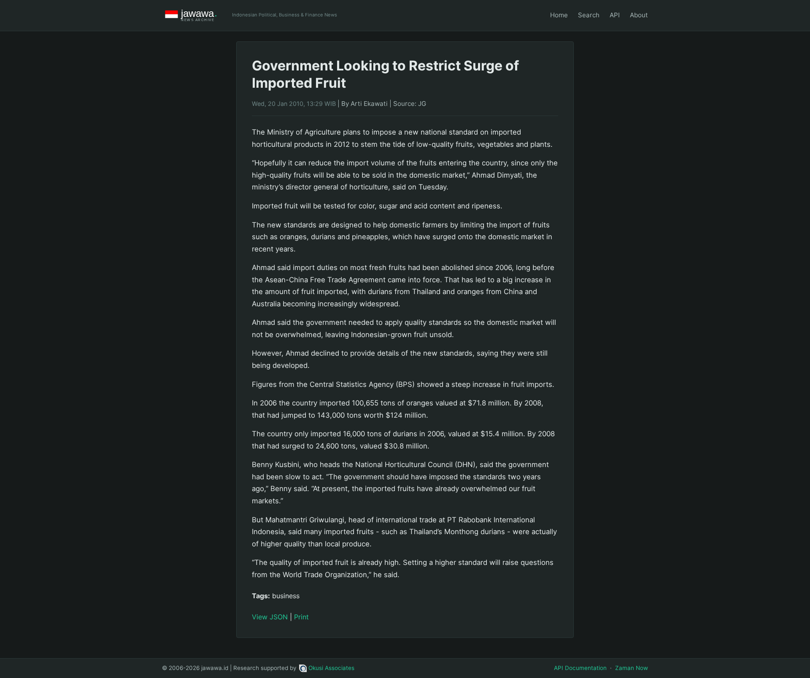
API (615, 15)
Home (559, 15)
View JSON (270, 617)
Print (301, 617)
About (639, 15)
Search (588, 15)
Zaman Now (631, 667)
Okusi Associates (331, 667)
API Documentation (580, 667)
